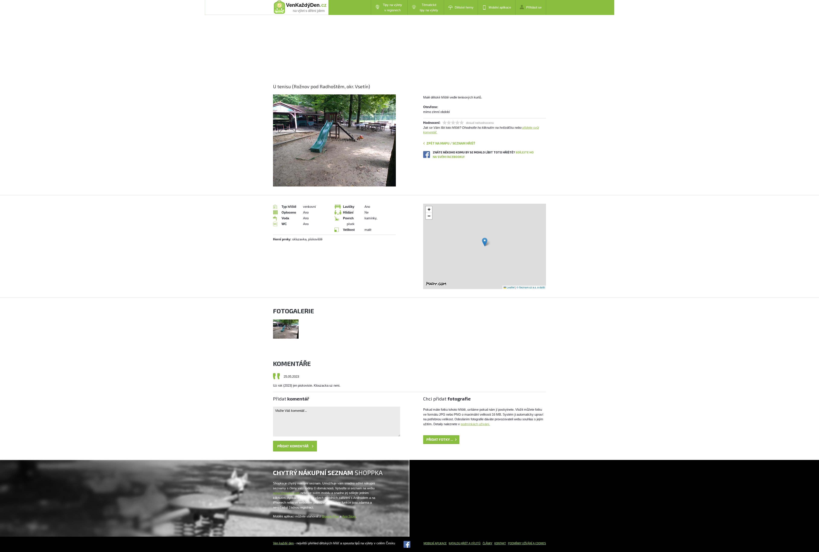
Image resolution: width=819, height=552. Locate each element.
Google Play (330, 516)
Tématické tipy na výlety (429, 7)
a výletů (474, 543)
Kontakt (500, 543)
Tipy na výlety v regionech (392, 7)
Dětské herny (464, 7)
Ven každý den (283, 543)
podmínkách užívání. (475, 424)
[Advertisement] (401, 53)
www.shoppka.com (286, 493)
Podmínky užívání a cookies (527, 543)
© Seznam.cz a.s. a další (531, 287)
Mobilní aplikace (500, 7)
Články (487, 543)
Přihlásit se (534, 7)
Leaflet (510, 287)
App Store (349, 516)
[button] (484, 242)
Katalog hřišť (458, 543)
